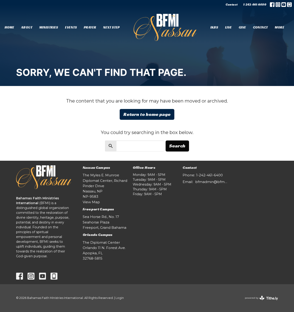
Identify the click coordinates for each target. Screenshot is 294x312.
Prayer (90, 27)
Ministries (48, 27)
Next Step (111, 27)
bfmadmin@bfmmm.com (211, 182)
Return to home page (147, 114)
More (279, 27)
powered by (259, 301)
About (26, 27)
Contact (231, 4)
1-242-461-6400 (254, 4)
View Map (91, 202)
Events (71, 27)
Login (120, 298)
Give (242, 27)
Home (9, 27)
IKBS (214, 27)
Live (228, 27)
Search (177, 146)
